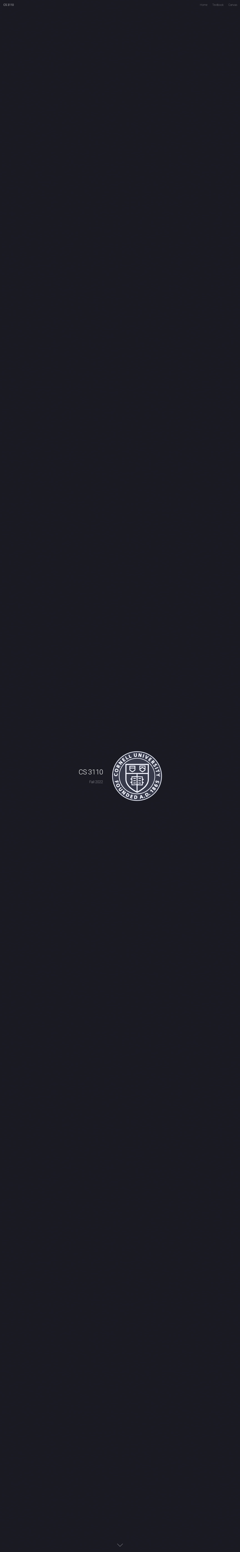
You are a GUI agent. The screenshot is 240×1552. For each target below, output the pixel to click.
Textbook (218, 5)
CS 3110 (8, 5)
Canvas (232, 5)
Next (120, 1545)
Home (204, 5)
